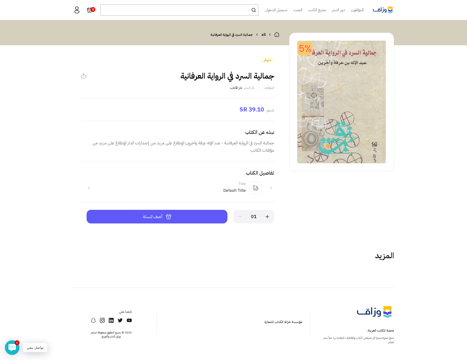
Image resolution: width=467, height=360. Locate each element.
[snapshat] (93, 320)
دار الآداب (236, 87)
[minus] (240, 216)
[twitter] (120, 320)
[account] (77, 10)
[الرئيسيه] (276, 34)
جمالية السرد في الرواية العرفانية (231, 34)
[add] (267, 216)
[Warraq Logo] (382, 10)
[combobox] (179, 10)
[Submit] (252, 10)
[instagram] (102, 320)
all (263, 34)
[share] (84, 76)
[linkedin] (111, 320)
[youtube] (129, 320)
